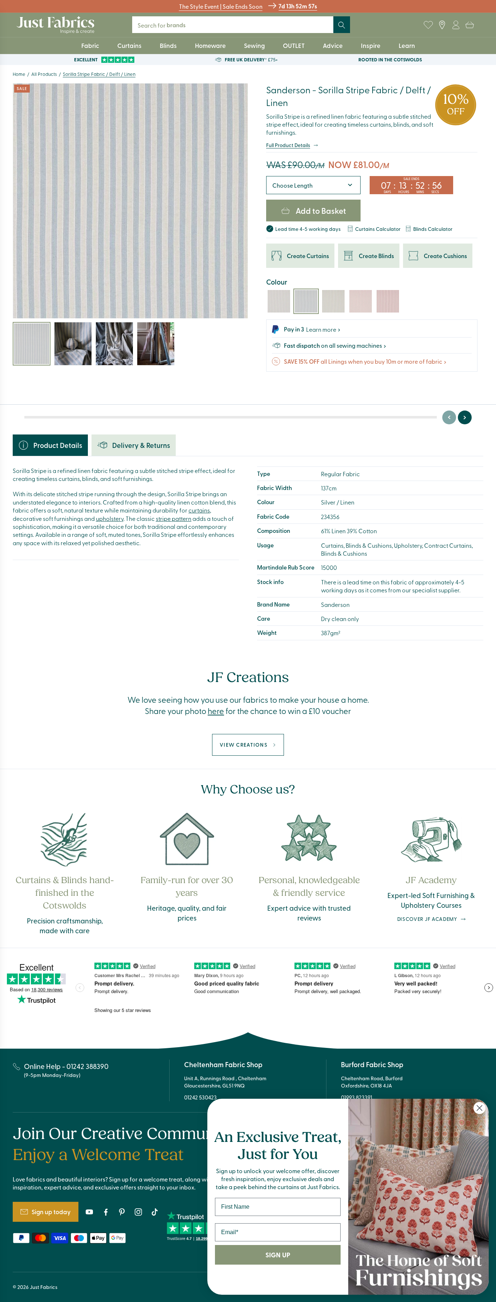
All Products (44, 74)
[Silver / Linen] (279, 301)
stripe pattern (173, 518)
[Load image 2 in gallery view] (73, 344)
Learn (407, 45)
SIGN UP (277, 1255)
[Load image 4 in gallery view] (156, 344)
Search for (166, 25)
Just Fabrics (43, 1286)
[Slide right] (465, 417)
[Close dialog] (479, 1108)
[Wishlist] (428, 25)
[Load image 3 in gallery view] (114, 344)
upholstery (109, 518)
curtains (199, 510)
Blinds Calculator (432, 228)
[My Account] (455, 25)
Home (19, 74)
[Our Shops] (441, 25)
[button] (469, 25)
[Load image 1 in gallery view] (31, 344)
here (216, 710)
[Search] (341, 25)
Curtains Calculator (378, 228)
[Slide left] (449, 417)
